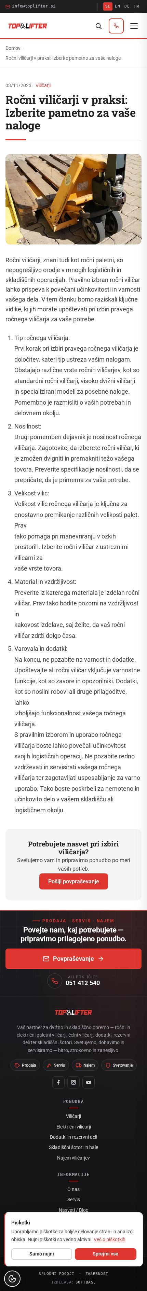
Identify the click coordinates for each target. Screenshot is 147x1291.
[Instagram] (73, 1082)
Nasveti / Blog (74, 1210)
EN (117, 6)
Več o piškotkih (109, 1239)
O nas (73, 1189)
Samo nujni (41, 1254)
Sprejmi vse (105, 1254)
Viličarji (43, 85)
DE (127, 6)
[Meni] (134, 25)
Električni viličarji (73, 1126)
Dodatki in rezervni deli (73, 1137)
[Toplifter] (27, 25)
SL (107, 6)
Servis (73, 1199)
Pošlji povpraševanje (73, 881)
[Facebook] (58, 1082)
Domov (13, 48)
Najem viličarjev (73, 1158)
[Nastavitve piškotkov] (12, 1279)
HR (136, 6)
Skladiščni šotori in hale (73, 1147)
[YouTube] (88, 1082)
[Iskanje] (98, 25)
